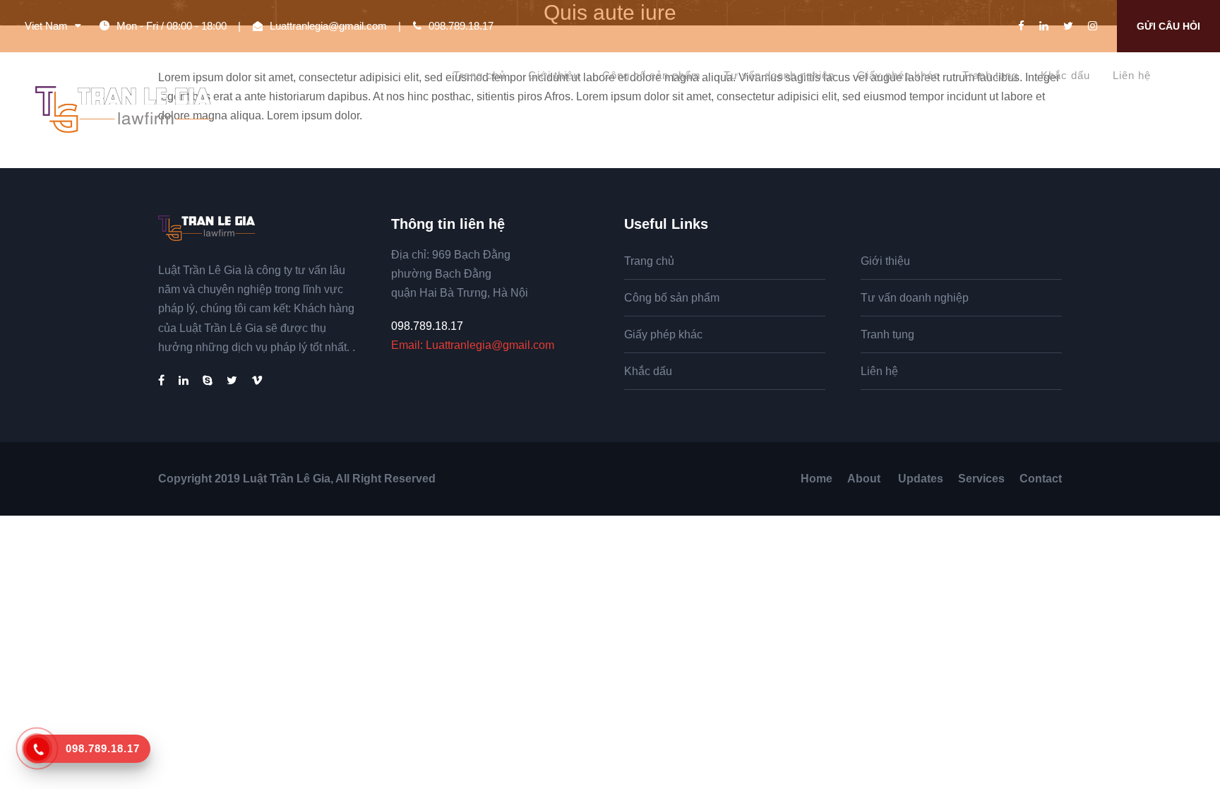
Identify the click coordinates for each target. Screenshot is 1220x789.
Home (816, 479)
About (865, 479)
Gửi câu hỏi (1168, 26)
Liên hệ (1132, 75)
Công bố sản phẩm (651, 75)
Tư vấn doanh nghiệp (779, 75)
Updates (920, 479)
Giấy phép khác (898, 75)
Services (981, 479)
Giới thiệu (554, 75)
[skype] (208, 380)
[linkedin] (1043, 26)
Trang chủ (479, 75)
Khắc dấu (1065, 75)
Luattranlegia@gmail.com (328, 26)
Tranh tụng (990, 75)
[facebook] (1021, 26)
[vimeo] (257, 380)
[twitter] (1068, 26)
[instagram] (1092, 26)
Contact (1040, 479)
